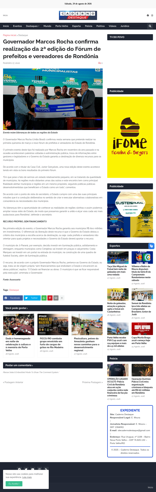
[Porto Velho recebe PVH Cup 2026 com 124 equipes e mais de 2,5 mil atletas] (118, 329)
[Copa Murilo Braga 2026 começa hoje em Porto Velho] (142, 329)
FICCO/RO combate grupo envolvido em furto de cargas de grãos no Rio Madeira (51, 343)
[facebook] (148, 15)
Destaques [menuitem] (31, 26)
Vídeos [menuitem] (112, 26)
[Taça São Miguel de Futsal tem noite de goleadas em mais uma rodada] (118, 257)
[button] (150, 26)
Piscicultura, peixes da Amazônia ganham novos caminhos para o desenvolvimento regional (86, 344)
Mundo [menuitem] (47, 26)
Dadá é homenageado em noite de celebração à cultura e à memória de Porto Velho (18, 344)
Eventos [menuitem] (17, 26)
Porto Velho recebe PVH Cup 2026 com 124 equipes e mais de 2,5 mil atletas (117, 341)
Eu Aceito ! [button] (14, 484)
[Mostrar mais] (61, 298)
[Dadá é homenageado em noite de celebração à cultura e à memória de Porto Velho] (18, 324)
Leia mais (27, 477)
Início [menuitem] (6, 26)
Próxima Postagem (91, 382)
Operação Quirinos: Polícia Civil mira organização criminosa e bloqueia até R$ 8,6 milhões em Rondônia (142, 386)
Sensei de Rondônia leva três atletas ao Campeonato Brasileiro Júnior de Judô (141, 309)
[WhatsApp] (44, 298)
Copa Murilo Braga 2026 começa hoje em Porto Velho (141, 340)
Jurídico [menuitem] (125, 26)
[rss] (46, 469)
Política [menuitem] (100, 26)
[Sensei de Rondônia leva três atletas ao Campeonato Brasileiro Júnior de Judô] (142, 294)
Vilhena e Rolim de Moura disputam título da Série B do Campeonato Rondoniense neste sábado (141, 273)
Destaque (23, 35)
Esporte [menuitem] (76, 26)
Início (5, 15)
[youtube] (32, 469)
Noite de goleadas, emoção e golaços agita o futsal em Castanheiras (116, 307)
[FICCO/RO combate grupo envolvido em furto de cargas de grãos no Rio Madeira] (52, 324)
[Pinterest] (50, 298)
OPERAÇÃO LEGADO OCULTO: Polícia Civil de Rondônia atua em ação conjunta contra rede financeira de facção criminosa (117, 387)
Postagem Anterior (14, 382)
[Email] (55, 298)
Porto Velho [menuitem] (61, 26)
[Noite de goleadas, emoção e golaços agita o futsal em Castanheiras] (118, 294)
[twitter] (26, 469)
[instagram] (152, 15)
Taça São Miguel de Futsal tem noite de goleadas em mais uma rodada (117, 270)
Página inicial (9, 35)
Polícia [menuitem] (88, 26)
